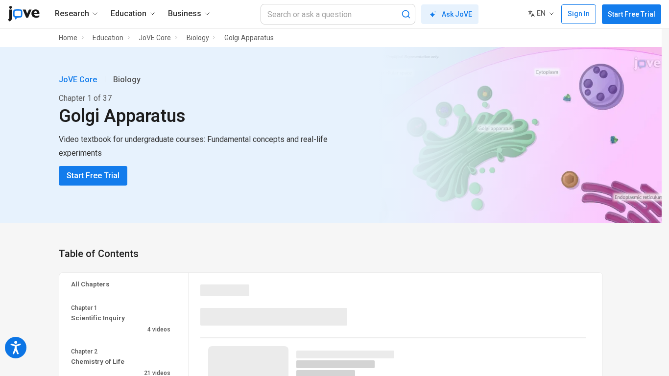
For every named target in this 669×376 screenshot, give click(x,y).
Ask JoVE (457, 14)
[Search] (406, 14)
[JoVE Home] (24, 14)
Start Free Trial (631, 14)
